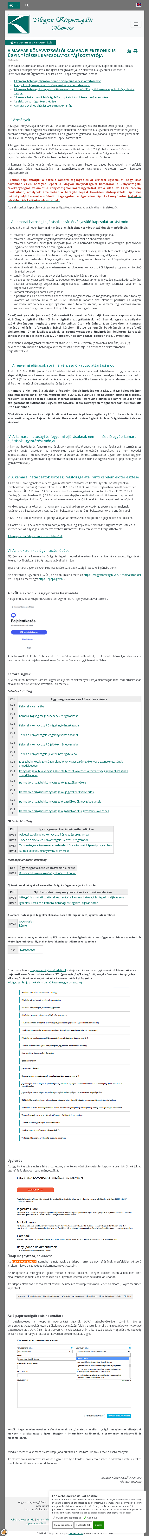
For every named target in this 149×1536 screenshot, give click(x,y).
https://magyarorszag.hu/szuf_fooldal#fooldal (112, 575)
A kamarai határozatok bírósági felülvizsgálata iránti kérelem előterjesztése (61, 97)
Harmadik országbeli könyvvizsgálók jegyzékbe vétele (52, 782)
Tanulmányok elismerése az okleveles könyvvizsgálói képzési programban (65, 845)
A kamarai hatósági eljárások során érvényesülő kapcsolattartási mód (57, 81)
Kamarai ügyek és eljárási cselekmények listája (43, 105)
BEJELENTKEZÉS (11, 5)
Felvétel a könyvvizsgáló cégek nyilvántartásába (49, 725)
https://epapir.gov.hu (51, 579)
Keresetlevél (27, 949)
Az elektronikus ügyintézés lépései (35, 101)
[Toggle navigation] (136, 24)
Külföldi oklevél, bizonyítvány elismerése (44, 851)
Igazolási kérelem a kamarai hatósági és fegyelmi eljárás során (58, 903)
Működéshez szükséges (68, 1517)
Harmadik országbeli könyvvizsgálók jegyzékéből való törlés (56, 792)
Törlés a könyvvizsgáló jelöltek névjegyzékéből (48, 754)
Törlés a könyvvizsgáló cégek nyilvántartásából (48, 735)
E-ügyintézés (24, 42)
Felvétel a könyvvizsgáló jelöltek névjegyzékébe (49, 744)
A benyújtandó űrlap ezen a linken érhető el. (35, 536)
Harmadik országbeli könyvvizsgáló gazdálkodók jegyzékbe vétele (60, 801)
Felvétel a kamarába (31, 706)
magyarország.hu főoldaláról (48, 970)
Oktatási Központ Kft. (22, 1519)
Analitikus (92, 1517)
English (138, 5)
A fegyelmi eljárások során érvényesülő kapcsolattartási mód (52, 85)
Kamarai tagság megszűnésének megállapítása (48, 716)
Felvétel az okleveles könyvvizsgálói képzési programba (54, 834)
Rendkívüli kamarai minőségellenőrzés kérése (47, 873)
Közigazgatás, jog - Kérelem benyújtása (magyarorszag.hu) (45, 982)
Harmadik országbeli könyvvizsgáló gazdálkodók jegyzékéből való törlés (64, 811)
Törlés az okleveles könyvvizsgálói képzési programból (53, 840)
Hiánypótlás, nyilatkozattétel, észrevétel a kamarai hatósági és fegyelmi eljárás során (72, 897)
